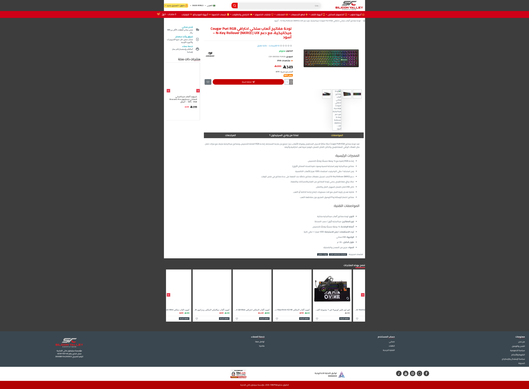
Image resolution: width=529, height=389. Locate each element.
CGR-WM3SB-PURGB (338, 254)
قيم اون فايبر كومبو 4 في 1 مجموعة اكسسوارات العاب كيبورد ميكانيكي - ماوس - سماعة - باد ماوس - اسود (345, 309)
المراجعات (230, 135)
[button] (198, 90)
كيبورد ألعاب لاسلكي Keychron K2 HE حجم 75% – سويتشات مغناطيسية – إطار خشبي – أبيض (305, 309)
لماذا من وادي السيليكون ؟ (283, 135)
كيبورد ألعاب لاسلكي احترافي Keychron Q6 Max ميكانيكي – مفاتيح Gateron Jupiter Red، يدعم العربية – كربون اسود (265, 309)
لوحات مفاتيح (322, 254)
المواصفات (337, 135)
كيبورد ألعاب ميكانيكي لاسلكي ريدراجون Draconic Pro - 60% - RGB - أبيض (184, 99)
